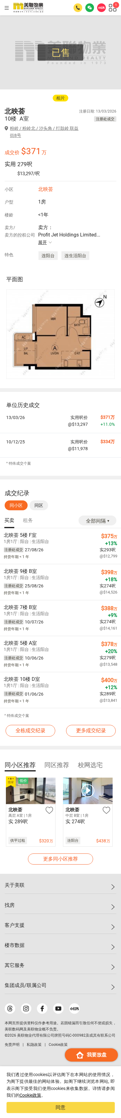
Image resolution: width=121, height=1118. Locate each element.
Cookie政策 (30, 1095)
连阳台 (48, 255)
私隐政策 (34, 1044)
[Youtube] (58, 1008)
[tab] (9, 520)
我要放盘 (97, 1055)
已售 (61, 52)
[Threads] (10, 1008)
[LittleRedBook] (74, 1008)
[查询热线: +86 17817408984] (78, 7)
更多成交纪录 (91, 731)
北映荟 (45, 189)
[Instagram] (26, 1008)
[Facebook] (42, 1008)
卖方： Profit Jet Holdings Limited (69, 234)
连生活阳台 (75, 255)
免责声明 (12, 1044)
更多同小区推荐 (60, 859)
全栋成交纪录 (30, 731)
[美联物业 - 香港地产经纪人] (28, 8)
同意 (60, 1107)
